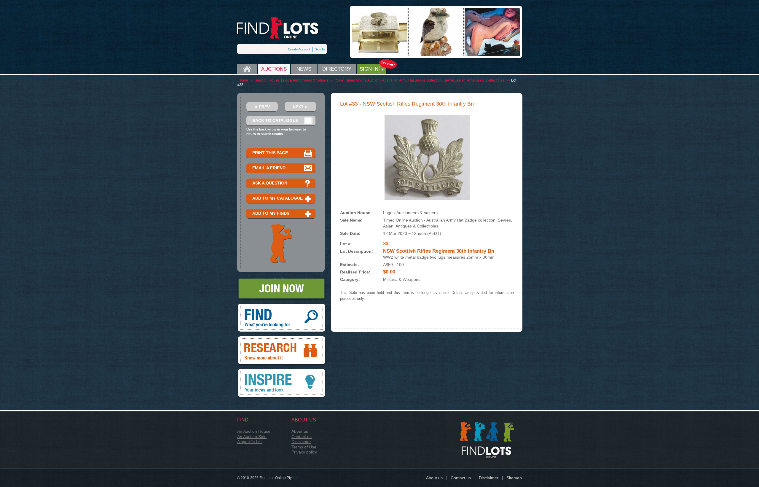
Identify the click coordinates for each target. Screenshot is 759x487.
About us (299, 431)
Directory (336, 69)
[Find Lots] (278, 28)
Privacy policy (304, 452)
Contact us (301, 436)
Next (300, 106)
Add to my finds (270, 213)
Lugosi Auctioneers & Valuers (304, 80)
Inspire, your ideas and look (281, 371)
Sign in (369, 69)
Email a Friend (269, 167)
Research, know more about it (282, 338)
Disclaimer (301, 441)
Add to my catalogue (277, 198)
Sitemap (514, 477)
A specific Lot (249, 441)
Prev (262, 106)
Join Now (281, 280)
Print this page (270, 152)
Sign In (320, 49)
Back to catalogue (275, 120)
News (303, 69)
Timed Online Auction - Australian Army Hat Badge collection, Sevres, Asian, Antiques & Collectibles (424, 80)
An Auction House (253, 431)
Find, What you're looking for (281, 306)
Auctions (274, 69)
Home (247, 69)
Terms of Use (303, 447)
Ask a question (269, 183)
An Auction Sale (252, 436)
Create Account (299, 49)
